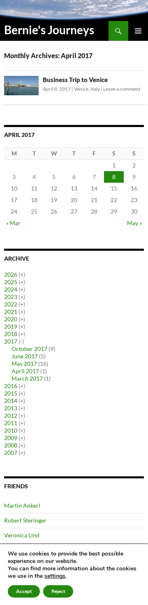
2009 (10, 437)
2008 (10, 445)
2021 (10, 311)
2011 (10, 422)
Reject (58, 591)
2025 (10, 281)
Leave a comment (121, 89)
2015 (10, 393)
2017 (10, 341)
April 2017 (25, 370)
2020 (10, 319)
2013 (10, 408)
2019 (10, 326)
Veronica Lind (21, 535)
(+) (21, 274)
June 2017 (25, 356)
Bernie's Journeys (49, 30)
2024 (10, 289)
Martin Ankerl (22, 505)
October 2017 (29, 348)
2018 (10, 333)
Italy (95, 89)
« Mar (13, 222)
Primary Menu (138, 31)
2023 (10, 296)
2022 (10, 304)
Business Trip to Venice (75, 79)
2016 (10, 385)
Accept (24, 591)
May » (134, 222)
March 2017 (27, 378)
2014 (10, 400)
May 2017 (24, 363)
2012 (10, 415)
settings (54, 576)
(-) (21, 341)
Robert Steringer (25, 520)
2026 (10, 274)
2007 (10, 452)
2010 (10, 430)
